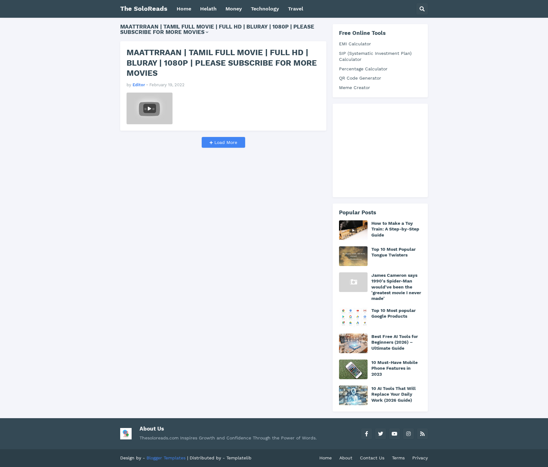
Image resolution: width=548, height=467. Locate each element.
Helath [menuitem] (208, 9)
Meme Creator (354, 87)
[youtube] (394, 433)
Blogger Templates (166, 457)
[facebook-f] (366, 433)
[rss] (422, 433)
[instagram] (408, 433)
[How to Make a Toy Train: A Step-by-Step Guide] (353, 230)
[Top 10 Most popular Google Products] (353, 317)
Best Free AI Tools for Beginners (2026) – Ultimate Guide (394, 342)
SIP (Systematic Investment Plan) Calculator (375, 56)
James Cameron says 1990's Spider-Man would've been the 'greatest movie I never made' (396, 287)
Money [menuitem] (233, 9)
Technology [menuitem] (265, 9)
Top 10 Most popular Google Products (393, 313)
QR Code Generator (360, 78)
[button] (422, 9)
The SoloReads (143, 8)
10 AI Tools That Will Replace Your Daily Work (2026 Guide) (393, 394)
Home (325, 457)
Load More (225, 142)
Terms (398, 457)
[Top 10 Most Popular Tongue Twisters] (353, 256)
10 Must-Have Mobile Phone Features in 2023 (394, 368)
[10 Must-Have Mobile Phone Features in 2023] (353, 369)
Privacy (420, 457)
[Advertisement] (386, 149)
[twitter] (380, 433)
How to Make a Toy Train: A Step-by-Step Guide (395, 229)
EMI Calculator (355, 43)
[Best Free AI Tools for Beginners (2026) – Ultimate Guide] (353, 343)
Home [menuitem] (184, 9)
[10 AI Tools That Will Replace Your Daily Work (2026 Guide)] (353, 395)
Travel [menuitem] (295, 9)
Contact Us (372, 457)
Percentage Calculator (363, 68)
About (345, 457)
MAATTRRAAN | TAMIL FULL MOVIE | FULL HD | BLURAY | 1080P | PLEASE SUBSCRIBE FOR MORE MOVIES (222, 63)
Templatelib (238, 457)
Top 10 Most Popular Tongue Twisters (393, 252)
